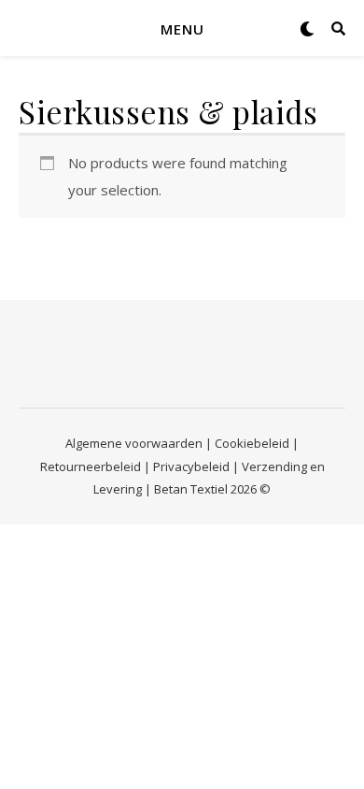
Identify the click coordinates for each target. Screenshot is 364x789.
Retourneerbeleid (90, 466)
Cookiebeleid (252, 443)
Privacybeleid (191, 466)
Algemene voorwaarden (134, 443)
